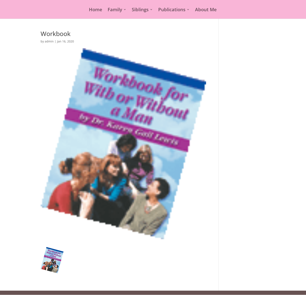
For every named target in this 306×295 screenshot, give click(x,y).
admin (49, 41)
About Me (206, 10)
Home (95, 10)
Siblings (140, 10)
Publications (171, 10)
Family (115, 10)
